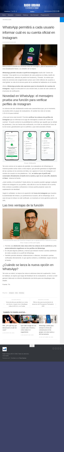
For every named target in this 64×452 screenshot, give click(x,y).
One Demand (34, 15)
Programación (45, 15)
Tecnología (6, 19)
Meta (16, 292)
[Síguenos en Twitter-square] (56, 348)
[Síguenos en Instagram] (61, 348)
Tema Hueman (22, 358)
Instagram (11, 292)
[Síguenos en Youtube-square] (58, 348)
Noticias (25, 15)
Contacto (18, 15)
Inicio (4, 15)
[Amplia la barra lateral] (62, 19)
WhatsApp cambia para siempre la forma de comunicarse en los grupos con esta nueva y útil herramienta (46, 330)
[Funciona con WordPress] (9, 358)
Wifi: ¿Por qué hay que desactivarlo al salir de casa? (9, 328)
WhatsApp (21, 292)
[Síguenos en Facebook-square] (53, 348)
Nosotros (10, 15)
